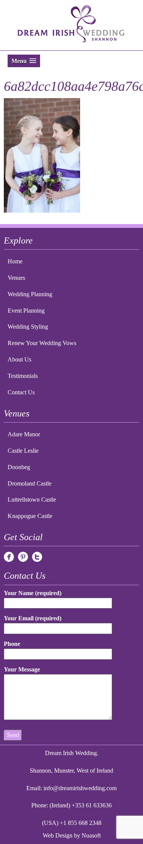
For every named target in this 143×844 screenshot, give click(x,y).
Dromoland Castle (29, 483)
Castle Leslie (23, 450)
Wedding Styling (28, 326)
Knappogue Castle (30, 516)
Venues (16, 277)
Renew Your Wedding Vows (42, 343)
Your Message (22, 669)
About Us (19, 359)
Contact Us (21, 392)
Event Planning (26, 310)
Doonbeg (19, 467)
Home (15, 261)
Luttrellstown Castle (32, 499)
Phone (12, 644)
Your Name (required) (32, 593)
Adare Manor (24, 434)
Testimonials (23, 376)
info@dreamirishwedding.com (80, 788)
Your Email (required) (32, 618)
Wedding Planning (30, 294)
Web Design (57, 835)
